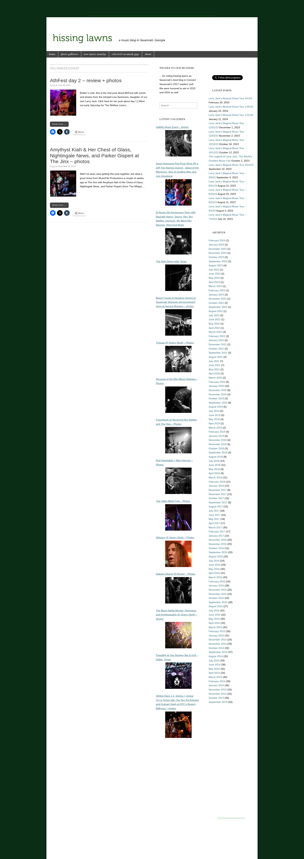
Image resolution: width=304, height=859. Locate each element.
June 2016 (214, 564)
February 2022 (217, 336)
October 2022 (216, 302)
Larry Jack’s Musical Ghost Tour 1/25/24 (231, 106)
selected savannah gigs (125, 54)
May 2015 (214, 618)
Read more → (59, 124)
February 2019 (217, 431)
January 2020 (216, 386)
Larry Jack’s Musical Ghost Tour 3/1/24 (230, 98)
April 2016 (214, 573)
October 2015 (216, 598)
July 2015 (214, 610)
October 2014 (216, 648)
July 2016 (214, 560)
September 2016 (218, 552)
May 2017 (214, 519)
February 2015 (217, 631)
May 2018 (214, 469)
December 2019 (218, 390)
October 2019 (216, 398)
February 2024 (217, 240)
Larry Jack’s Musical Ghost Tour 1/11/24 (231, 115)
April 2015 (214, 623)
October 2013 (216, 697)
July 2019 (214, 411)
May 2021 (214, 369)
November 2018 (218, 444)
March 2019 (215, 427)
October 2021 (216, 348)
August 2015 (216, 606)
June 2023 (214, 273)
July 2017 (214, 510)
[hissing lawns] (152, 31)
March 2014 (215, 677)
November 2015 (218, 594)
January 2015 (216, 635)
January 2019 (216, 436)
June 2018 (214, 465)
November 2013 (218, 693)
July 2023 (214, 269)
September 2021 (218, 352)
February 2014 (217, 681)
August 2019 (216, 406)
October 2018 (216, 448)
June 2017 (214, 515)
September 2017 (218, 502)
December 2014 (218, 639)
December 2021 (218, 344)
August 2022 (216, 311)
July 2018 (214, 461)
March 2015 (215, 627)
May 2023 (214, 277)
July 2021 (214, 361)
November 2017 (218, 494)
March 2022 (215, 332)
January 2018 (216, 485)
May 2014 (214, 668)
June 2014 (214, 664)
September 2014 (218, 652)
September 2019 (218, 402)
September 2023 (218, 261)
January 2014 (216, 685)
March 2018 (215, 477)
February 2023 (217, 290)
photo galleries (69, 54)
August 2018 (216, 456)
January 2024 (216, 244)
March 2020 (215, 377)
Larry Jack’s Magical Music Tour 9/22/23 (231, 164)
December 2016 (218, 539)
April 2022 (214, 327)
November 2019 (218, 394)
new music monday (95, 54)
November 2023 (218, 252)
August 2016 (216, 556)
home (52, 54)
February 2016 (217, 581)
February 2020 (217, 381)
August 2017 (216, 506)
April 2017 (214, 523)
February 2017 (217, 531)
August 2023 (216, 265)
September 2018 (218, 452)
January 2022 (216, 340)
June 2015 (214, 614)
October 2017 (216, 498)
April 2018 (214, 473)
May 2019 (214, 419)
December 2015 (218, 589)
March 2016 (215, 577)
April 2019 (214, 423)
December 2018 (218, 440)
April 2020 (214, 373)
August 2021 (216, 356)
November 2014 (218, 643)
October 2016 (216, 548)
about (148, 54)
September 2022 (218, 307)
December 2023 (218, 248)
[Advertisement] (152, 8)
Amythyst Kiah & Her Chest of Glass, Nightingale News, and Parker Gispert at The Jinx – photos (94, 155)
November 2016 (218, 544)
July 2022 (214, 315)
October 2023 (216, 257)
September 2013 (218, 702)
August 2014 (216, 656)
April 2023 (214, 282)
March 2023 (215, 286)
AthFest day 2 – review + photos (86, 80)
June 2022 (214, 319)
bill (54, 85)
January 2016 (216, 585)
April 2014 (214, 672)
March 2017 (215, 527)
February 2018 (217, 481)
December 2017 (218, 490)
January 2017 (216, 535)
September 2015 (218, 602)
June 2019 (214, 415)
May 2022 (214, 323)
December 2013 (218, 689)
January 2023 (216, 294)
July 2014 (214, 660)
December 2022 (218, 298)
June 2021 (214, 365)
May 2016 (214, 569)
